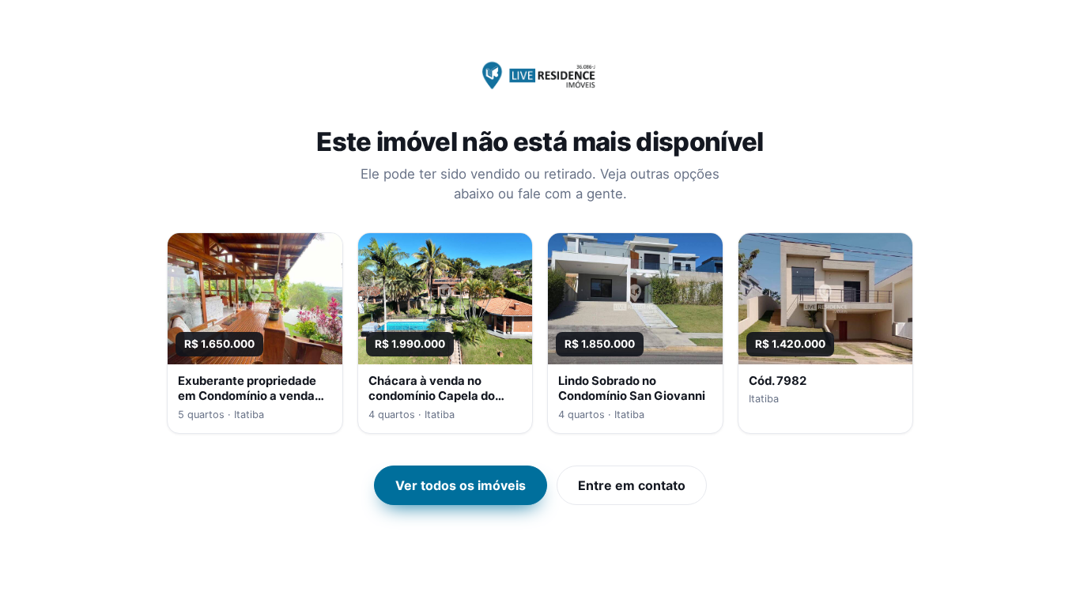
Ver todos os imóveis (460, 485)
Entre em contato (631, 485)
